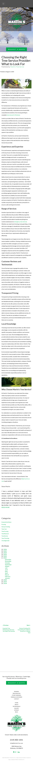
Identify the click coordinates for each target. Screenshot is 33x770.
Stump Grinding (6, 526)
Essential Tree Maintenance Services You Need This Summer (9, 628)
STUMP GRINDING (16, 695)
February (7, 576)
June (6, 570)
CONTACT (16, 699)
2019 (5, 581)
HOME (16, 702)
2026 (5, 549)
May (6, 571)
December (8, 559)
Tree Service (5, 536)
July (6, 568)
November (8, 561)
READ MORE (6, 507)
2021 (5, 558)
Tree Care (4, 529)
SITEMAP (16, 710)
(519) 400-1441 (16, 740)
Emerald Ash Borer (6, 522)
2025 (5, 551)
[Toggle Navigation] (3, 3)
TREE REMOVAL (16, 693)
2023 (5, 554)
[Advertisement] (16, 603)
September (8, 564)
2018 (5, 583)
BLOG (16, 712)
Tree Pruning (5, 531)
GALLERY (16, 708)
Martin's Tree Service (17, 67)
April (6, 573)
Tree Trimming (5, 538)
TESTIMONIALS (16, 706)
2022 (5, 556)
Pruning (4, 524)
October (7, 563)
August (7, 566)
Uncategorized (5, 540)
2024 (5, 553)
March (7, 575)
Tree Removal (5, 533)
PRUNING (16, 691)
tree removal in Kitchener (13, 115)
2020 (5, 580)
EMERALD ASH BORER (16, 697)
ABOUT (16, 704)
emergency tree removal (20, 221)
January (7, 578)
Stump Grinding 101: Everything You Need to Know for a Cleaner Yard (24, 628)
